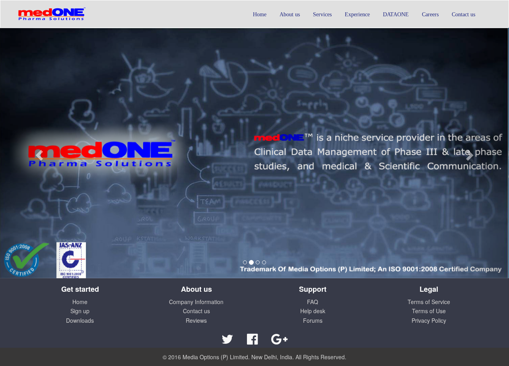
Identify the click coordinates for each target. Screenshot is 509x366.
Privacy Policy (429, 320)
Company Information (196, 302)
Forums (312, 320)
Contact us (196, 311)
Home (79, 302)
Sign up (79, 311)
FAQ (312, 302)
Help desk (312, 311)
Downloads (80, 320)
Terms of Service (429, 302)
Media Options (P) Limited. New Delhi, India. (238, 357)
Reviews (196, 320)
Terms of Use (429, 311)
